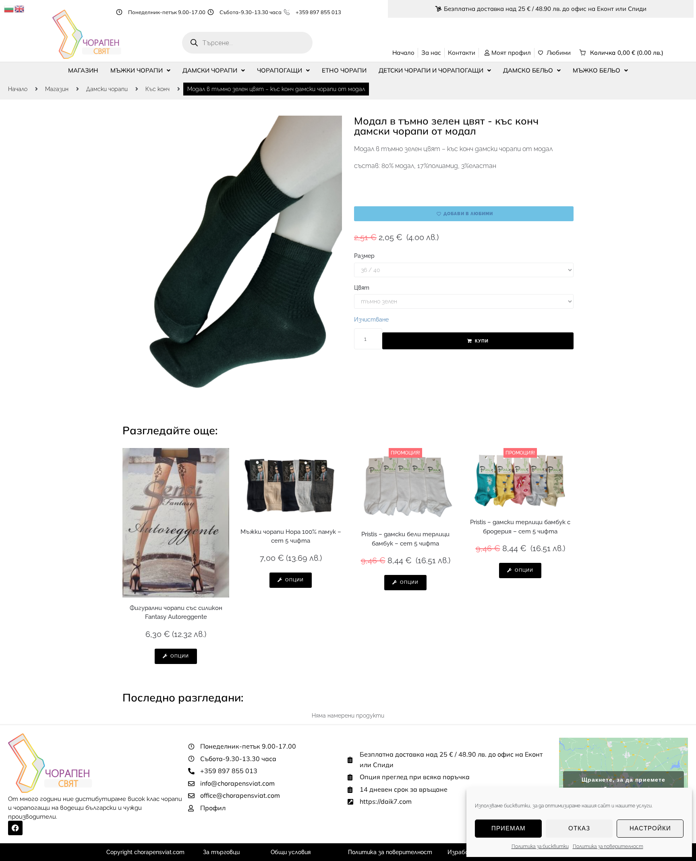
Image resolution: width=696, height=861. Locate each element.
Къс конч (157, 89)
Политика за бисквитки (540, 846)
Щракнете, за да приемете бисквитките (623, 784)
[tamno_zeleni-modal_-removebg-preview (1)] (232, 260)
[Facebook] (15, 828)
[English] (19, 8)
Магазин (56, 89)
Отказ (579, 828)
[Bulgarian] (9, 8)
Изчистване (371, 319)
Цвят (361, 287)
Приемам (508, 828)
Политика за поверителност (608, 846)
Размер (364, 256)
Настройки (650, 828)
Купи (482, 340)
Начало (17, 89)
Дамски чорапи (107, 89)
